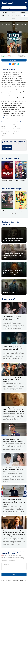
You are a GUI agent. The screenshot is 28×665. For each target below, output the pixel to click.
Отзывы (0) (23, 12)
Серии (26, 580)
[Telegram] (15, 64)
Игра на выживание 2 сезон (17, 580)
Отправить (14, 574)
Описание (4, 12)
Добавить (23, 56)
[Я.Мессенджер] (18, 64)
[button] (12, 213)
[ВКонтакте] (10, 64)
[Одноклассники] (13, 64)
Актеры (3, 15)
